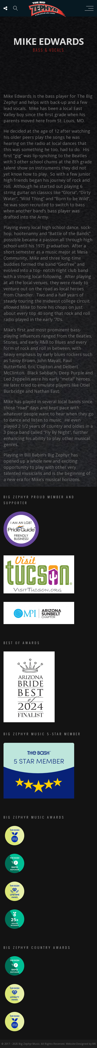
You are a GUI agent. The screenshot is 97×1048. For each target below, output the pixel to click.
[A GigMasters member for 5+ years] (15, 1002)
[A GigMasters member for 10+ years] (15, 899)
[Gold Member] (15, 844)
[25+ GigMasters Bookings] (15, 927)
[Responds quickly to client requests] (15, 872)
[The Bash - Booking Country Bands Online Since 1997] (39, 797)
